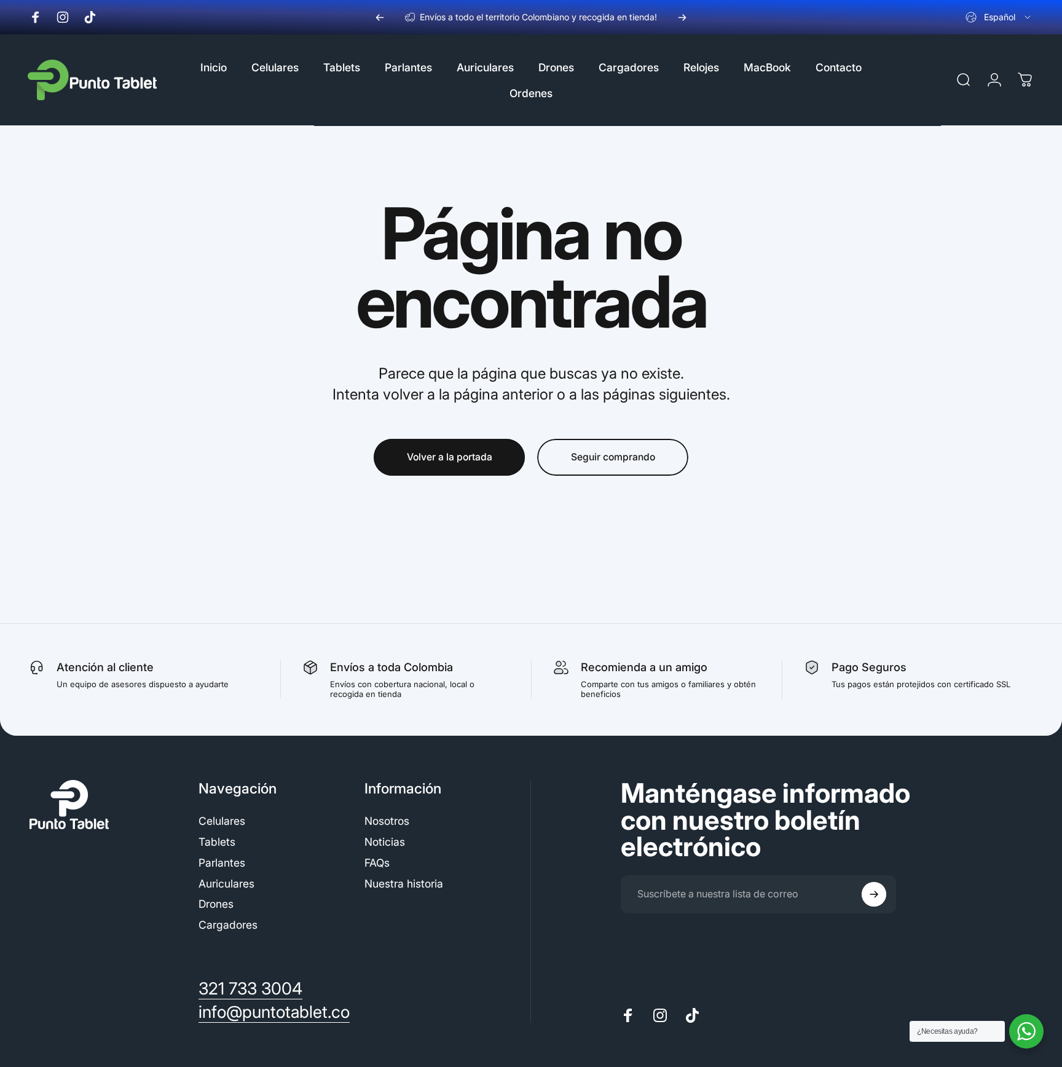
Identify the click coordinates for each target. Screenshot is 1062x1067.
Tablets (217, 841)
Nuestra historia (403, 883)
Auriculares (226, 883)
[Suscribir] (874, 894)
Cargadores (228, 924)
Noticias (384, 841)
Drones (216, 903)
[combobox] (999, 17)
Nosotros (386, 820)
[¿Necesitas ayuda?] (1026, 1031)
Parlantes (222, 862)
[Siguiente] (682, 17)
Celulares (222, 820)
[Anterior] (379, 17)
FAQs (377, 862)
